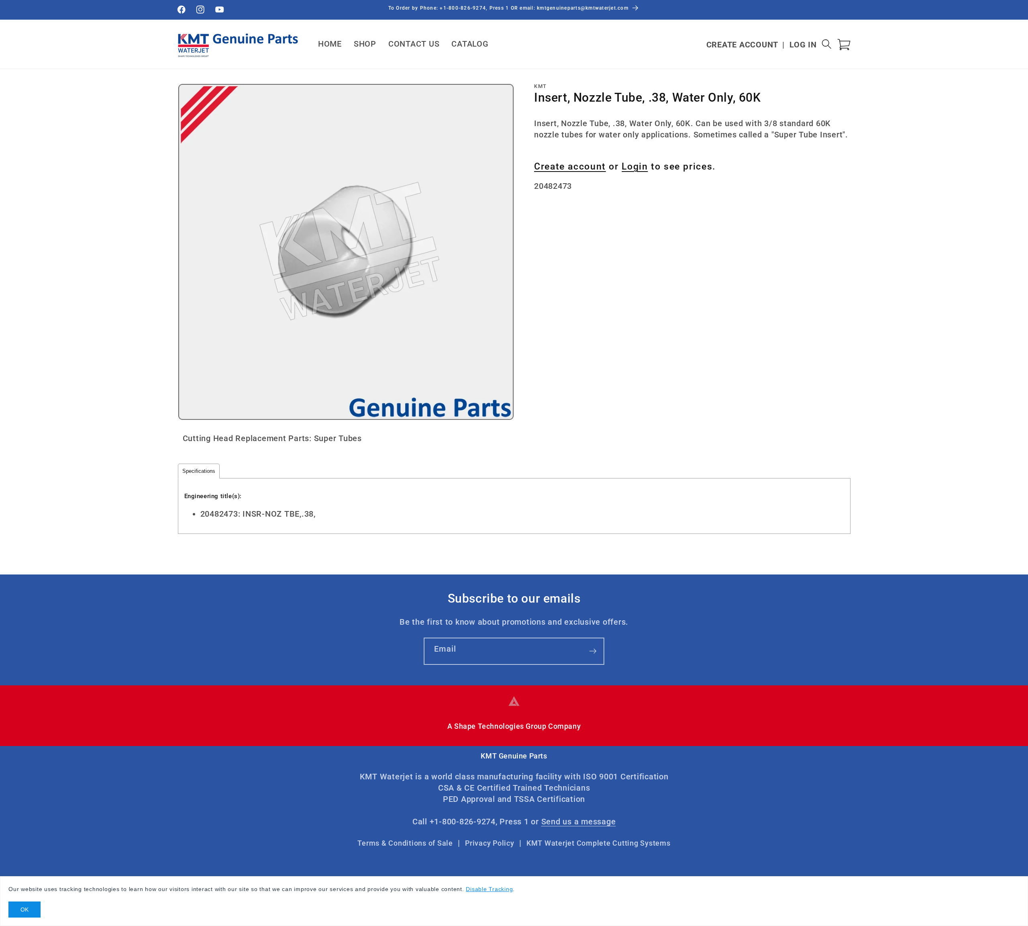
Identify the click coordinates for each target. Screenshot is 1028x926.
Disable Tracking (489, 889)
